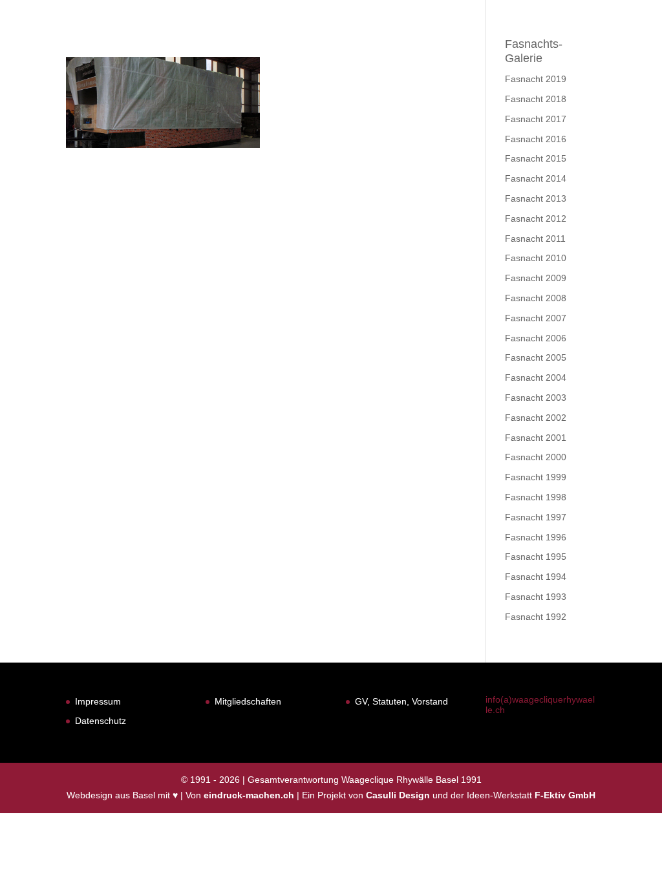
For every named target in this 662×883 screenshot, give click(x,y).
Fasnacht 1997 (535, 517)
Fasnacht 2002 (535, 417)
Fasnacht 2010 (535, 258)
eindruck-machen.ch (249, 795)
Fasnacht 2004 (535, 377)
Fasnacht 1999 (535, 477)
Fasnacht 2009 (535, 278)
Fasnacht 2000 (535, 457)
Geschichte (388, 43)
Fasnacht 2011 (535, 238)
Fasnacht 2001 (535, 437)
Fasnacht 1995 (535, 556)
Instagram (612, 43)
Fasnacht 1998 (535, 497)
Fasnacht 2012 (535, 218)
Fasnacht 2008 (535, 298)
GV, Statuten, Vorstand (401, 701)
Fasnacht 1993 (535, 596)
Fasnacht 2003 (535, 397)
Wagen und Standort (496, 43)
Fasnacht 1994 (535, 576)
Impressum (98, 701)
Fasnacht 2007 (535, 318)
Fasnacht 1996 (535, 537)
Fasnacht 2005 (535, 357)
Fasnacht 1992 (535, 617)
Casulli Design (398, 795)
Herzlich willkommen (209, 43)
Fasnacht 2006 (535, 338)
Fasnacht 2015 (535, 158)
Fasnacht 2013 (535, 198)
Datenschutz (100, 721)
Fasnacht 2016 (535, 139)
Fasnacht (312, 43)
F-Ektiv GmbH (565, 795)
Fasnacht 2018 (535, 99)
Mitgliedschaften (248, 701)
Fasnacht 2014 (535, 178)
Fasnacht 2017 (535, 119)
